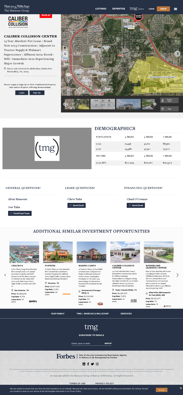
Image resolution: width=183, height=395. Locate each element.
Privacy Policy (75, 391)
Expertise (118, 8)
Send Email (78, 205)
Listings (100, 8)
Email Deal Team (22, 213)
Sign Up (108, 343)
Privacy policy (104, 383)
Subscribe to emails (91, 335)
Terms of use (77, 383)
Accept (162, 390)
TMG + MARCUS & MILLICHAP (93, 313)
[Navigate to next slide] (154, 104)
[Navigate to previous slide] (64, 104)
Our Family (58, 313)
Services (126, 313)
